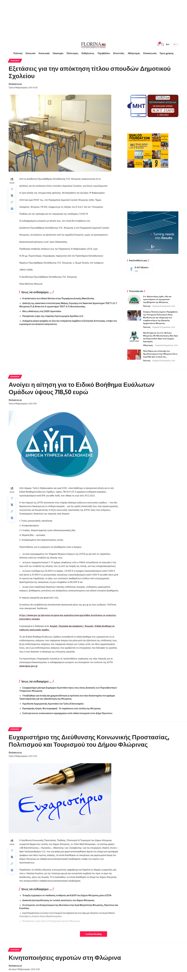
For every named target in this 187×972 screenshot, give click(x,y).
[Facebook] (140, 269)
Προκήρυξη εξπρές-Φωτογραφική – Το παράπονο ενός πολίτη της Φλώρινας (61, 708)
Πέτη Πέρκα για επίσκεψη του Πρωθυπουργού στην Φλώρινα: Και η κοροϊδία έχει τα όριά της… (160, 354)
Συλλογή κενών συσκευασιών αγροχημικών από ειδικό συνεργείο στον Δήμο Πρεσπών (67, 713)
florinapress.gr (15, 84)
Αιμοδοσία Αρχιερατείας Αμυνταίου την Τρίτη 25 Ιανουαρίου (53, 703)
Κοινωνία (15, 61)
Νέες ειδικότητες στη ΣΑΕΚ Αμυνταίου (41, 311)
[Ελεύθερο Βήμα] (93, 44)
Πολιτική (146, 306)
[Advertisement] (82, 19)
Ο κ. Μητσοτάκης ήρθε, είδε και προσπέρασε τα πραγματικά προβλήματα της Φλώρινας (157, 299)
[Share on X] (12, 195)
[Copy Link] (12, 202)
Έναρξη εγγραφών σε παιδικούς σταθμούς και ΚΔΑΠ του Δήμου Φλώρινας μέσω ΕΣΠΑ (67, 895)
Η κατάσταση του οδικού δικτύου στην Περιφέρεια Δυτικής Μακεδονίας (58, 298)
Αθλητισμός (148, 345)
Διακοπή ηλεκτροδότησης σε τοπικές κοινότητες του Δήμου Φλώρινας (58, 900)
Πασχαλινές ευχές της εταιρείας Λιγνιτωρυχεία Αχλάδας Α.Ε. (53, 316)
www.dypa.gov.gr (28, 666)
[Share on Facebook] (12, 189)
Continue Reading (93, 934)
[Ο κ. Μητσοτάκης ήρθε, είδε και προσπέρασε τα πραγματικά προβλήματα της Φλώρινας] (134, 300)
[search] (162, 44)
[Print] (12, 208)
